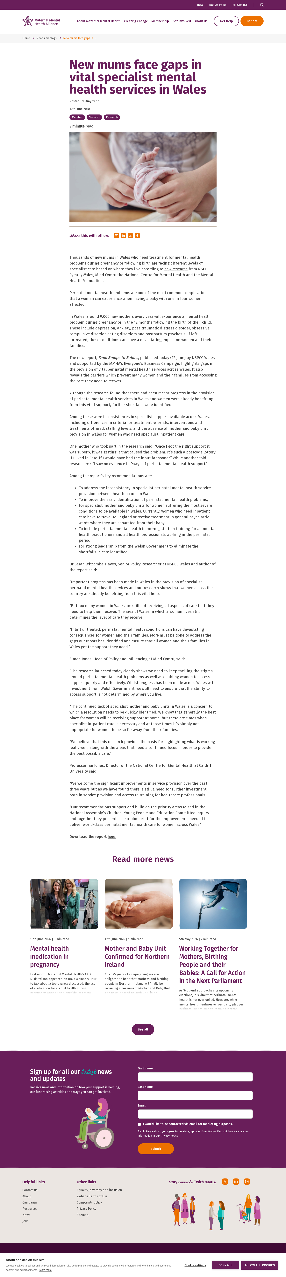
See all (143, 1029)
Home (26, 38)
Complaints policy (89, 1202)
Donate (252, 21)
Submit (156, 1149)
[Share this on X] (130, 235)
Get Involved (182, 21)
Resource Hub (240, 4)
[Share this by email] (116, 235)
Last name (145, 1087)
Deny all (225, 1265)
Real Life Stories (217, 4)
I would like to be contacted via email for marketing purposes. (187, 1124)
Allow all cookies (260, 1265)
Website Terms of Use (92, 1196)
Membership (160, 21)
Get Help (226, 21)
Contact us (30, 1190)
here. (112, 836)
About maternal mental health (98, 21)
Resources (29, 1209)
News (200, 4)
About (26, 1196)
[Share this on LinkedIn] (123, 235)
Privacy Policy (169, 1135)
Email (142, 1105)
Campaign (29, 1202)
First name (145, 1068)
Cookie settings (195, 1265)
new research (176, 269)
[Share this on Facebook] (137, 235)
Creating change (136, 21)
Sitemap (83, 1215)
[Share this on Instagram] (247, 1181)
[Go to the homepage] (41, 21)
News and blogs (46, 38)
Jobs (25, 1221)
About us (201, 21)
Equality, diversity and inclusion (99, 1190)
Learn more (45, 1269)
